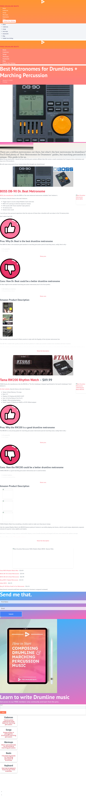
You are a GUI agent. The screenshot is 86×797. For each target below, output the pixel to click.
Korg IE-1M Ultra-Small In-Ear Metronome (12, 586)
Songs (4, 12)
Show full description (43, 351)
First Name (3, 599)
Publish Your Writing (9, 21)
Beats (4, 8)
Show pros (43, 256)
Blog (4, 19)
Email (1, 606)
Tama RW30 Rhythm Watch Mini (9, 570)
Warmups (5, 15)
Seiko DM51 (3, 583)
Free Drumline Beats (9, 6)
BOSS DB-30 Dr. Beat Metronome (9, 574)
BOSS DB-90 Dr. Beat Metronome (22, 191)
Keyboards (6, 17)
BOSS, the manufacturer (7, 195)
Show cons (43, 296)
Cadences (5, 10)
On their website (4, 389)
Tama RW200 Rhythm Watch (19, 380)
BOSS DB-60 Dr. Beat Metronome (9, 577)
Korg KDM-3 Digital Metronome (9, 580)
